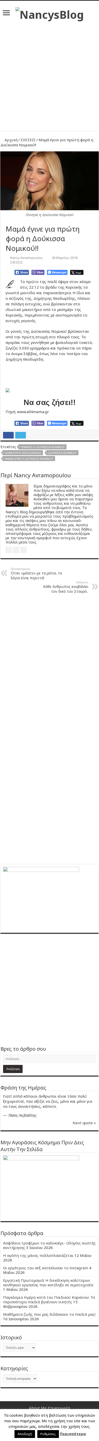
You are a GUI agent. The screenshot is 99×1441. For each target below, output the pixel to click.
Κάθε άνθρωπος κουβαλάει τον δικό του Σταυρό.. (65, 587)
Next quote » (84, 1122)
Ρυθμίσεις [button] (48, 1434)
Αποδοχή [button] (25, 1434)
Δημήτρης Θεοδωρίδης (23, 453)
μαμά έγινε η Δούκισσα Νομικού (29, 459)
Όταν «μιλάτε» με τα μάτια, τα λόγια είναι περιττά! (36, 573)
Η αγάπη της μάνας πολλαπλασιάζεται (38, 1255)
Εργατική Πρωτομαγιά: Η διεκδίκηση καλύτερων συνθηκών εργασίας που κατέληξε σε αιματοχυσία (48, 1282)
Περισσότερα (73, 1433)
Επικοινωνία (59, 1407)
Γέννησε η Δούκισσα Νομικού (43, 447)
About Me (38, 1407)
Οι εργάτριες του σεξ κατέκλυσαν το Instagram (45, 1267)
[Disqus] (49, 662)
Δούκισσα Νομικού (62, 453)
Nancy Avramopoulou (26, 257)
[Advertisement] (49, 73)
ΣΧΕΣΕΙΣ (28, 139)
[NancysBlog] (49, 13)
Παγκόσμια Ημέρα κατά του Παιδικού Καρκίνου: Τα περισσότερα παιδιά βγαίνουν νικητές (49, 1299)
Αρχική (11, 139)
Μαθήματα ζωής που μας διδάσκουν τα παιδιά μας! (49, 1314)
